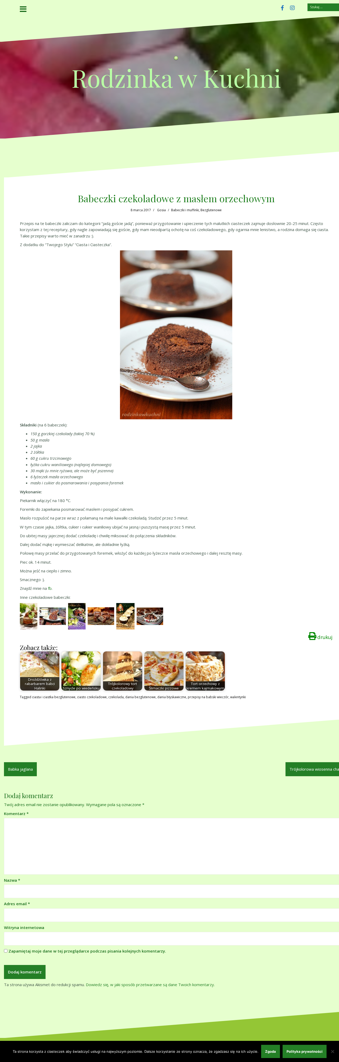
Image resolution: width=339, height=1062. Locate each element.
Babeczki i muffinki (185, 210)
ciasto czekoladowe (92, 697)
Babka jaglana (20, 769)
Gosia (161, 210)
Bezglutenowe (211, 210)
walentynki (238, 697)
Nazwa (12, 880)
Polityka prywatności (305, 1051)
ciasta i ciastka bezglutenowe (53, 697)
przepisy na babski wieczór (208, 697)
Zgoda (270, 1051)
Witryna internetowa (24, 927)
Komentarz (16, 813)
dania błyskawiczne (171, 697)
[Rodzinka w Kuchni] (176, 59)
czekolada (116, 697)
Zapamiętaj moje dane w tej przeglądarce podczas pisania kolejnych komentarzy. (87, 951)
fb (50, 588)
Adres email (17, 903)
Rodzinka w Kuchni (176, 77)
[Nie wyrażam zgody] (332, 1051)
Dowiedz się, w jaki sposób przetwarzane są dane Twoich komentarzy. (150, 984)
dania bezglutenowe (140, 697)
